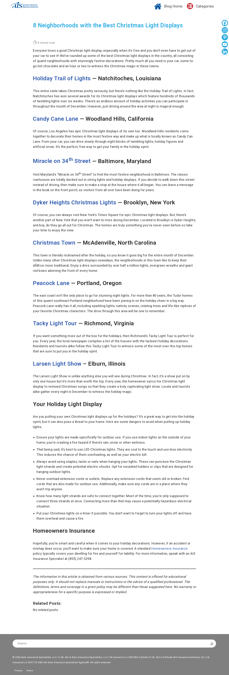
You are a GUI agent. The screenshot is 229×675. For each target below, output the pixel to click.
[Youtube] (225, 44)
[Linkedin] (225, 52)
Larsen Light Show (57, 363)
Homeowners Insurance (169, 548)
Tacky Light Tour (55, 323)
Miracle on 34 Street (62, 161)
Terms (29, 670)
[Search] (211, 643)
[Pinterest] (225, 37)
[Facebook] (225, 23)
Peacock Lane (51, 283)
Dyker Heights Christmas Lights (74, 202)
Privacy (17, 670)
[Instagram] (225, 30)
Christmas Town (54, 242)
